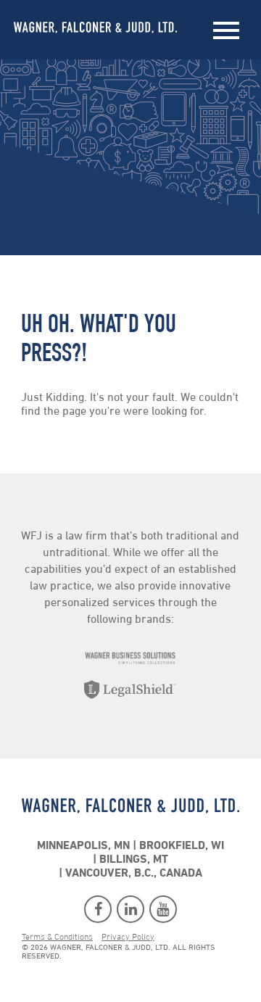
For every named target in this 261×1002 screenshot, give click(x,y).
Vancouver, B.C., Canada (133, 873)
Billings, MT (133, 860)
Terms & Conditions (57, 937)
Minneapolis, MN (83, 846)
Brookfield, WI (181, 846)
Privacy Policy (128, 937)
